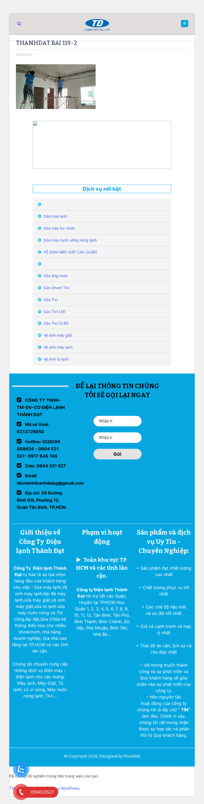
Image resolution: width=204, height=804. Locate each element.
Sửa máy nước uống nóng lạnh (69, 240)
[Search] (19, 23)
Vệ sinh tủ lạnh (55, 359)
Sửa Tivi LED (54, 311)
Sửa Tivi (50, 299)
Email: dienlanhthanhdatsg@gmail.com (50, 479)
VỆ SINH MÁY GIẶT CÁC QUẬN (69, 252)
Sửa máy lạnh (54, 216)
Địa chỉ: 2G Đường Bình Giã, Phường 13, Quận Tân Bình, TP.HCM (41, 500)
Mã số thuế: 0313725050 (33, 428)
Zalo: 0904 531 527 (45, 465)
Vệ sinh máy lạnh (57, 347)
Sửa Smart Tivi (55, 287)
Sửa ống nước (55, 275)
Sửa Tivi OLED (55, 323)
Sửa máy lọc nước (58, 228)
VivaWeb (132, 756)
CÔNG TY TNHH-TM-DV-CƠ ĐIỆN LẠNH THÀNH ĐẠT (41, 407)
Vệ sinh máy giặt (57, 335)
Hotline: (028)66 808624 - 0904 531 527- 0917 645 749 (38, 449)
